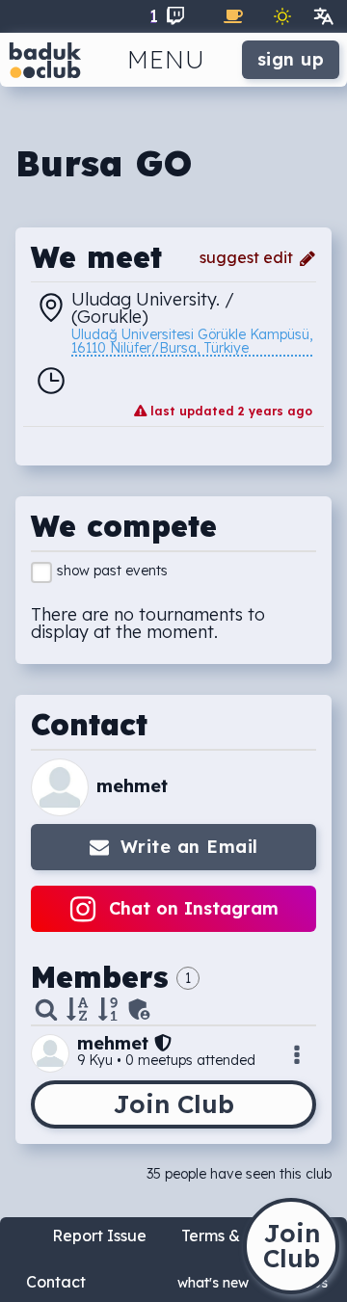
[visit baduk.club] (45, 59)
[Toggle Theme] (282, 16)
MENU (166, 59)
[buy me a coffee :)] (233, 16)
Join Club (173, 1104)
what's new (213, 1282)
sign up (291, 59)
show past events (112, 570)
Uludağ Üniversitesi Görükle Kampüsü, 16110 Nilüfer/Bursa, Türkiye (191, 342)
